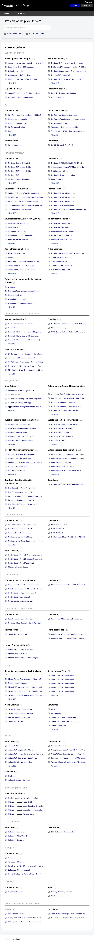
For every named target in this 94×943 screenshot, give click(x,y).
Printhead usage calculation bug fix (64, 231)
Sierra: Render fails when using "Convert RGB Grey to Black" (31, 679)
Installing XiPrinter (58, 746)
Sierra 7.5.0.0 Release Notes (62, 675)
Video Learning (56, 249)
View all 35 (12, 183)
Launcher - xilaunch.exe (17, 123)
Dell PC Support (57, 97)
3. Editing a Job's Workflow (61, 265)
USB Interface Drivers (59, 171)
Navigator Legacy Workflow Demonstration (67, 253)
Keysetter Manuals (15, 892)
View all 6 (54, 243)
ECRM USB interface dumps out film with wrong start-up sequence (34, 354)
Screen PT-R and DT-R (17, 328)
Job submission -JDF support (19, 209)
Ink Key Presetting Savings (61, 892)
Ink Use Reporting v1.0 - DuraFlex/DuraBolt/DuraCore (29, 496)
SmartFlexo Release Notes (18, 634)
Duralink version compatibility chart (64, 424)
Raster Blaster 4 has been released (22, 593)
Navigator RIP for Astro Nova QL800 (23, 219)
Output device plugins (59, 328)
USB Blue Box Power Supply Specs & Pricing (25, 362)
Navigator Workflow (14, 153)
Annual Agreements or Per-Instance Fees (24, 93)
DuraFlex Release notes (17, 432)
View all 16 (55, 83)
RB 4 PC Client (57, 533)
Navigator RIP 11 (14, 175)
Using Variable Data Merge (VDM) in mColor (68, 750)
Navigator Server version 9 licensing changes (68, 71)
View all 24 (12, 411)
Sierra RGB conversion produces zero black (25, 687)
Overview (11, 287)
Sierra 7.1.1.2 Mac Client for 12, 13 (64, 721)
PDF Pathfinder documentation (63, 832)
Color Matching (14, 227)
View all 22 (55, 183)
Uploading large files (16, 71)
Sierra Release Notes (59, 671)
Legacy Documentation (17, 645)
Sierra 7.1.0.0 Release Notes (62, 684)
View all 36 (12, 135)
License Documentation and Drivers (22, 903)
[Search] (48, 27)
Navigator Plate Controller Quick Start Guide (25, 623)
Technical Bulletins (58, 111)
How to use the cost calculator (63, 223)
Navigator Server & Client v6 (19, 179)
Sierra (7, 665)
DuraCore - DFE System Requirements (23, 504)
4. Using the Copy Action (60, 269)
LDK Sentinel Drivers (16, 914)
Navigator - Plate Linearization (63, 175)
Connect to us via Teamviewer (19, 75)
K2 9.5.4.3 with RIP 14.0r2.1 (62, 145)
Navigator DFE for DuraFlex (19, 424)
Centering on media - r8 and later (21, 265)
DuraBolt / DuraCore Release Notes (22, 492)
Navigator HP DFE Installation (19, 458)
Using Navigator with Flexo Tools (20, 649)
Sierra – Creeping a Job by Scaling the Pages (25, 695)
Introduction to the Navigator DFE (21, 391)
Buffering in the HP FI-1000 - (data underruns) (26, 462)
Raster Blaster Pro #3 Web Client (21, 563)
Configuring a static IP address (20, 537)
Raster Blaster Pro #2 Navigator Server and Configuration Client (33, 559)
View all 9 (54, 135)
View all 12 (12, 474)
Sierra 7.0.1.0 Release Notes (62, 688)
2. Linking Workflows (59, 261)
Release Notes (13, 141)
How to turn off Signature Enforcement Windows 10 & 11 (30, 366)
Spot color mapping (15, 721)
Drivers (9, 909)
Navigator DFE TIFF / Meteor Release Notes (68, 209)
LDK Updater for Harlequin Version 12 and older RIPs (28, 922)
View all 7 (54, 273)
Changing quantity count (17, 231)
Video (51, 887)
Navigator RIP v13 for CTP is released (66, 79)
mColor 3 (9, 735)
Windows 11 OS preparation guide (64, 127)
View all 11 (12, 83)
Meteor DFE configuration (61, 462)
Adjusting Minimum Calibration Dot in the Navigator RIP (72, 638)
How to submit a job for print (19, 223)
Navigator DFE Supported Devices (64, 410)
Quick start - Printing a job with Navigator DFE (26, 399)
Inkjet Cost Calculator (59, 219)
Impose (11, 131)
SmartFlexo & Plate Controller (19, 608)
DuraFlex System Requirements (20, 440)
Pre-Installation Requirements (19, 533)
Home (6, 13)
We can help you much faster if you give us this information (31, 63)
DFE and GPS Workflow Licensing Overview (68, 918)
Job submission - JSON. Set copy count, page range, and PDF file (33, 205)
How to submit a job (16, 295)
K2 (6, 105)
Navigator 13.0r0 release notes (63, 193)
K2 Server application (16, 127)
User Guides (12, 386)
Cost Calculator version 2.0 (61, 235)
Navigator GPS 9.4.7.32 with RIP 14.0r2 (66, 163)
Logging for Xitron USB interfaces (21, 67)
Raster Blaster (11, 574)
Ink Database (56, 713)
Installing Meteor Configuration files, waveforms (69, 454)
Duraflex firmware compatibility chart (22, 428)
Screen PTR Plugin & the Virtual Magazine (24, 332)
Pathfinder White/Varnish (17, 836)
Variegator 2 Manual (16, 862)
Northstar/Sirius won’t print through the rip (24, 291)
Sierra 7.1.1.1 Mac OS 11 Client (63, 717)
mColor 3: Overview (16, 746)
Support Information (14, 53)
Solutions (21, 13)
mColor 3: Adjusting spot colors (20, 762)
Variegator (10, 847)
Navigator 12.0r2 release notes (63, 197)
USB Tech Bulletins (15, 349)
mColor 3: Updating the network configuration (25, 754)
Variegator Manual (15, 858)
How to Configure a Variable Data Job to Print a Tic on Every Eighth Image (37, 874)
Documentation (14, 111)
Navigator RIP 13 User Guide (19, 167)
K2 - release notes (15, 145)
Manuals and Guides (15, 319)
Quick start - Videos (15, 395)
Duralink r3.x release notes (61, 428)
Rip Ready (12, 776)
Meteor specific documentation (64, 450)
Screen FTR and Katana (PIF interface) (23, 336)
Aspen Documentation (17, 249)
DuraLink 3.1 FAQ (58, 440)
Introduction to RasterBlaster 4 (20, 529)
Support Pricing (13, 89)
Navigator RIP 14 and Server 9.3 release (67, 63)
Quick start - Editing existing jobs (20, 403)
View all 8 (11, 508)
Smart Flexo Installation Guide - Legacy (23, 658)
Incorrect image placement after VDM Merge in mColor (72, 758)
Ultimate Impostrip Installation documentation (25, 810)
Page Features (57, 179)
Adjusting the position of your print (21, 239)
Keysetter (9, 881)
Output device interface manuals (20, 324)
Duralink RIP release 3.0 (60, 75)
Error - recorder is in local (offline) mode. (24, 585)
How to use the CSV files (60, 227)
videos (10, 257)
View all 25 (12, 699)
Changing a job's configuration (20, 235)
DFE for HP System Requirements (21, 454)
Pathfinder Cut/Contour (17, 840)
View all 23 (12, 444)
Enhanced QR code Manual (19, 870)
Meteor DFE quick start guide (62, 466)
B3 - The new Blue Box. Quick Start (21, 525)
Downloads (54, 141)
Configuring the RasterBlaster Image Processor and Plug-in (31, 541)
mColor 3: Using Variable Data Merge (22, 758)
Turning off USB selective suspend (21, 358)
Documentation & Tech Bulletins (21, 580)
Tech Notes (54, 909)
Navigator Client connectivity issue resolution (25, 197)
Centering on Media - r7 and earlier (21, 269)
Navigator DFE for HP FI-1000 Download (67, 484)
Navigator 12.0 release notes (62, 205)
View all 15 (55, 213)
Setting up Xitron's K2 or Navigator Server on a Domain (29, 193)
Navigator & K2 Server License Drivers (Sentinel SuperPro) (31, 918)
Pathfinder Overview (16, 832)
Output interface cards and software (22, 313)
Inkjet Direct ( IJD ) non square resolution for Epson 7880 (30, 201)
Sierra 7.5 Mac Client (59, 725)
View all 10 (12, 766)
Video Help (11, 741)
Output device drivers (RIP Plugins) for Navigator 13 (71, 167)
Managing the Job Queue (18, 567)
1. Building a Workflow (59, 257)
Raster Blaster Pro (14, 514)
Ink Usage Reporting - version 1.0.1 (22, 500)
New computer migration (17, 683)
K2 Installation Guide (59, 123)
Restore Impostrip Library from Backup (23, 798)
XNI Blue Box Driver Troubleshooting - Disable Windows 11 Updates (34, 370)
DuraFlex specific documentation (22, 420)
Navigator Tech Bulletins (18, 189)
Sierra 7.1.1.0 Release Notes (62, 680)
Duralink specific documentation (65, 420)
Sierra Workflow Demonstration (20, 709)
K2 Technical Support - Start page (64, 115)
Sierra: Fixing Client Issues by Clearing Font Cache (28, 691)
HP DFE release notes (16, 470)
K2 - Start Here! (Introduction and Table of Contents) (28, 115)
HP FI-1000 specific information (21, 450)
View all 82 (12, 213)
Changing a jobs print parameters (21, 303)
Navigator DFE (12, 380)
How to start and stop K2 (17, 119)
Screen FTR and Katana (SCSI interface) (24, 340)
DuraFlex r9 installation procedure (21, 436)
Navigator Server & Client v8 (19, 163)
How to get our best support (19, 59)
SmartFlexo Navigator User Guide (21, 619)
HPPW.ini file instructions (17, 466)
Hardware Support (57, 89)
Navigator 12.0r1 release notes (63, 201)
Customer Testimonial (59, 896)
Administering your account (61, 239)
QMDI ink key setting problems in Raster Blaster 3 (27, 589)
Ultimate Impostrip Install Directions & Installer (26, 806)
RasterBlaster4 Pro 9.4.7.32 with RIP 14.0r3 (68, 537)
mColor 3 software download (19, 780)
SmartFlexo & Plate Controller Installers (66, 619)
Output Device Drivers (59, 525)
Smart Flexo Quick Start (17, 654)
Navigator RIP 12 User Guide (19, 171)
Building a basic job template (19, 717)
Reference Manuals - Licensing (63, 402)
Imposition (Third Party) (16, 788)
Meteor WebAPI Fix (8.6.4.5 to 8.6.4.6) (66, 470)
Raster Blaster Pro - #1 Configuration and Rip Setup (28, 555)
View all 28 (55, 414)
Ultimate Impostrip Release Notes (21, 814)
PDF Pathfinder (12, 821)
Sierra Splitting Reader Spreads (20, 713)
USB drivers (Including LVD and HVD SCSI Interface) (71, 324)
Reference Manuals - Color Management (67, 406)
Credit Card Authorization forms (20, 97)
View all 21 (12, 273)
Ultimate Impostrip (14, 793)
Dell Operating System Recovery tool (22, 79)
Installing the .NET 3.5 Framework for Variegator (27, 866)
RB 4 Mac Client (57, 529)
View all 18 (55, 444)
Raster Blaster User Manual (19, 597)
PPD (53, 709)
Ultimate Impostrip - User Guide (20, 802)
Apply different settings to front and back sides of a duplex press (33, 407)
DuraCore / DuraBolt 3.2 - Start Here (22, 488)
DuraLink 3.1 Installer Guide (62, 436)
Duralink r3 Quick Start (60, 432)
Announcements (57, 59)
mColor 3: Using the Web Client (20, 750)
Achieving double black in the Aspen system (25, 261)
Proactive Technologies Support (63, 93)
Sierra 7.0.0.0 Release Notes (62, 692)
